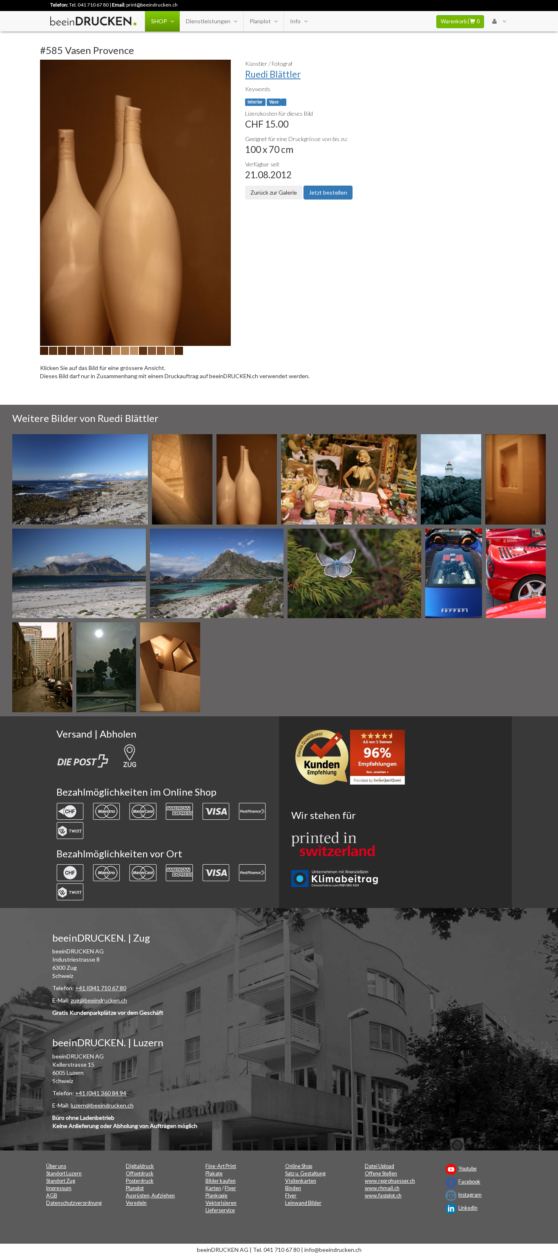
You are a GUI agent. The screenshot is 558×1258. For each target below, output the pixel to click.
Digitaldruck (140, 1166)
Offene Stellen (381, 1174)
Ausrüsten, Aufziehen (150, 1196)
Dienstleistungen (208, 21)
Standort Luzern (64, 1174)
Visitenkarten (300, 1181)
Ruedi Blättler (273, 74)
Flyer (230, 1188)
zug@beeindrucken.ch (99, 1000)
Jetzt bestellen (328, 192)
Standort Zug (60, 1181)
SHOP (159, 21)
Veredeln (136, 1203)
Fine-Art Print (220, 1166)
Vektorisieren (221, 1203)
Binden (293, 1188)
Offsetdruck (140, 1174)
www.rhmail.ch (382, 1188)
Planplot (260, 21)
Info (295, 21)
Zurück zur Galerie (273, 192)
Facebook (469, 1182)
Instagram (470, 1195)
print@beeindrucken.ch (152, 5)
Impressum (58, 1188)
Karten (213, 1188)
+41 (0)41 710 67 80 (100, 987)
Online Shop (298, 1166)
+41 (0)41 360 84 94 (100, 1093)
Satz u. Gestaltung (305, 1174)
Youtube (467, 1169)
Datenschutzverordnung (74, 1203)
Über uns (56, 1166)
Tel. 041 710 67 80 (89, 5)
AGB (51, 1196)
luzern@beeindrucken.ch (102, 1105)
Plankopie (216, 1196)
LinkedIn (468, 1208)
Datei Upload (379, 1166)
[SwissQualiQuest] (353, 759)
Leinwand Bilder (303, 1203)
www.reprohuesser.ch (390, 1181)
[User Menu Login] (499, 21)
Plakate (214, 1174)
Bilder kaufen (220, 1181)
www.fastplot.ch (383, 1196)
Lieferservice (220, 1210)
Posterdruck (140, 1181)
